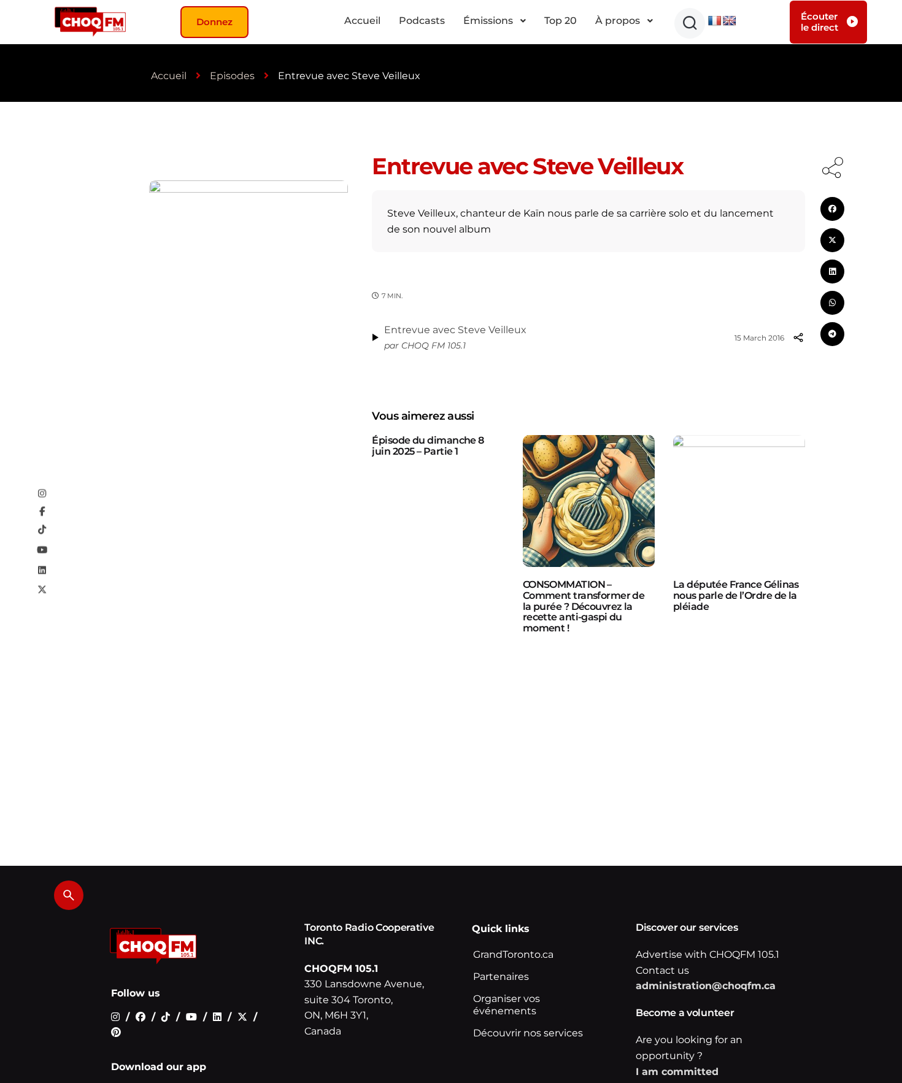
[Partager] (798, 337)
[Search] (68, 895)
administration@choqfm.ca (706, 986)
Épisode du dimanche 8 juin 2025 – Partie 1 (428, 445)
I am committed (677, 1071)
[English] (729, 21)
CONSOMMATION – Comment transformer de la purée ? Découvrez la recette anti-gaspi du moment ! (584, 606)
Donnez (214, 22)
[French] (715, 21)
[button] (689, 23)
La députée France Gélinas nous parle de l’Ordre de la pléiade (736, 595)
